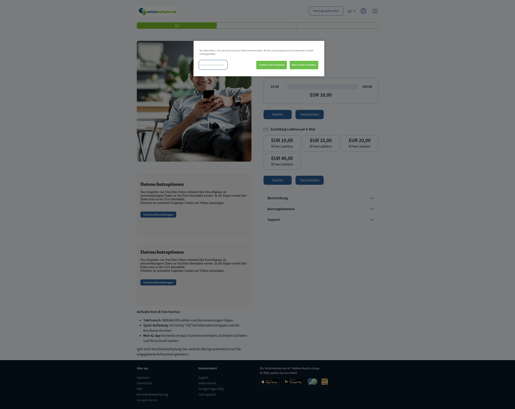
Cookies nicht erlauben (272, 64)
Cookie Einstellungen (212, 64)
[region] (259, 58)
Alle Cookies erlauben (304, 64)
